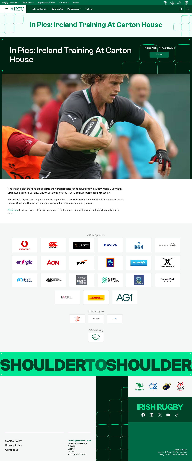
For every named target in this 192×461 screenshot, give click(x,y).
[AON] (53, 263)
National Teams (39, 9)
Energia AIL (57, 9)
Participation (73, 9)
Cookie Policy (13, 441)
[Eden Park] (167, 280)
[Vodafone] (24, 245)
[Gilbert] (167, 263)
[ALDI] (110, 263)
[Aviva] (110, 245)
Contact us (11, 449)
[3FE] (77, 319)
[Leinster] (172, 2)
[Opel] (167, 245)
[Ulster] (186, 2)
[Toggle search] (188, 9)
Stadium (63, 2)
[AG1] (124, 297)
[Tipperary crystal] (96, 319)
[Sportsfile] (114, 319)
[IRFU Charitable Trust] (96, 337)
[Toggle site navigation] (5, 9)
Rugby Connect (9, 2)
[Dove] (81, 280)
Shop (75, 2)
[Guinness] (81, 245)
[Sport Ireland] (110, 280)
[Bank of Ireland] (138, 245)
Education (27, 2)
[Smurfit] (24, 280)
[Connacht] (165, 2)
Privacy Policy (13, 445)
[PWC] (81, 263)
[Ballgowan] (138, 280)
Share (159, 54)
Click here (13, 210)
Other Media (181, 454)
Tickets (88, 9)
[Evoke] (67, 297)
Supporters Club (46, 2)
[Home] (17, 9)
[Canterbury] (53, 245)
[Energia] (24, 263)
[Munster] (179, 2)
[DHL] (96, 297)
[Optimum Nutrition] (53, 280)
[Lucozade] (138, 263)
